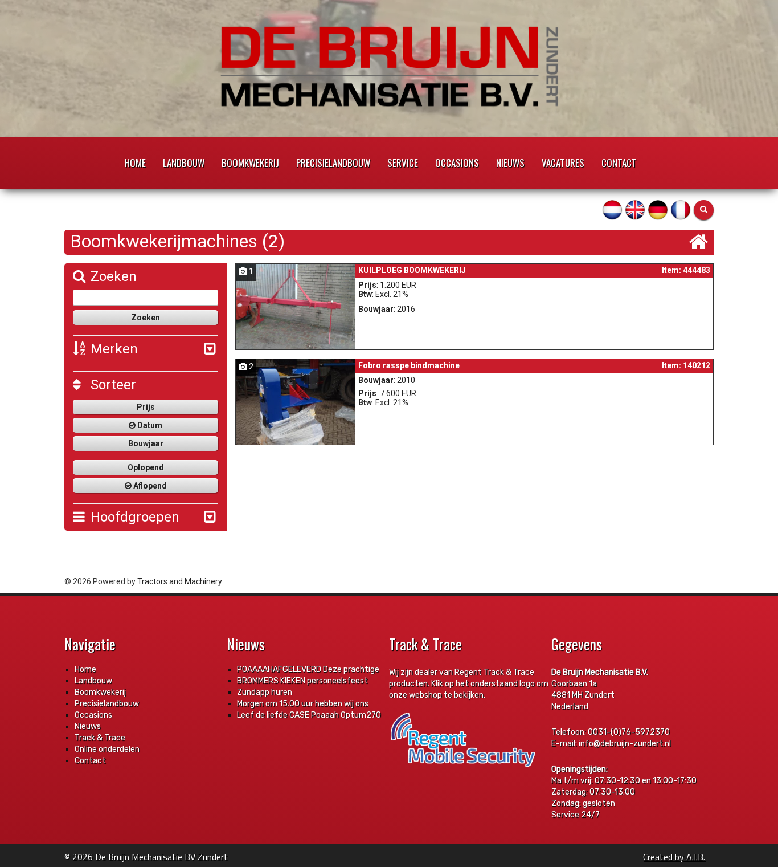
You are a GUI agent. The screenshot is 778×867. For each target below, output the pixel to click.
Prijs (146, 407)
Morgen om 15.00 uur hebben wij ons (302, 704)
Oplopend (146, 467)
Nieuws (510, 163)
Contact (619, 163)
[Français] (680, 209)
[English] (635, 209)
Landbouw (183, 163)
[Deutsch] (657, 209)
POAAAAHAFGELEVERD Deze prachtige (308, 669)
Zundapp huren (264, 692)
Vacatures (563, 163)
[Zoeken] (704, 210)
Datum (149, 425)
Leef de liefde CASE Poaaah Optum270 (309, 715)
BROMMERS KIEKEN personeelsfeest (302, 681)
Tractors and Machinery (179, 581)
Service (402, 163)
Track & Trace (100, 738)
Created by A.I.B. (674, 857)
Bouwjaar (145, 443)
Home (135, 163)
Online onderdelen (107, 749)
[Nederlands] (612, 209)
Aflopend (149, 485)
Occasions (457, 163)
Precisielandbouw (333, 163)
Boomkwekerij (250, 163)
